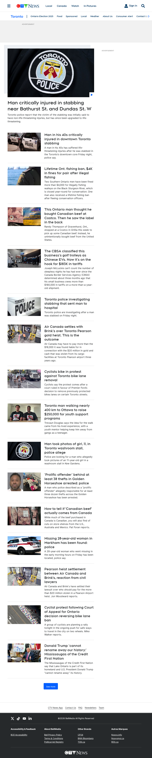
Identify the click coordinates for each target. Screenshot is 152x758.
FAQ (80, 707)
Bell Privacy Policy (53, 735)
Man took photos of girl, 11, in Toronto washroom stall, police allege (67, 448)
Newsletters (90, 707)
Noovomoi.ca (117, 738)
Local (49, 6)
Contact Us (142, 16)
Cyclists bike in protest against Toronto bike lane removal (65, 376)
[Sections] (9, 6)
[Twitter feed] (12, 718)
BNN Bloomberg (86, 738)
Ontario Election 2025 (42, 16)
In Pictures (90, 6)
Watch (75, 6)
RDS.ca (114, 742)
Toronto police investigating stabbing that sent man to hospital (67, 303)
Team (101, 707)
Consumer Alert (124, 16)
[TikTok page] (18, 718)
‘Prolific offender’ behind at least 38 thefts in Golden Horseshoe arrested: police (66, 479)
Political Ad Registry (54, 742)
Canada (62, 6)
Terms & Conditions (53, 738)
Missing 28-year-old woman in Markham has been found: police (68, 542)
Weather (94, 16)
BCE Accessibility (19, 735)
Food (59, 16)
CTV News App (55, 707)
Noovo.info (116, 735)
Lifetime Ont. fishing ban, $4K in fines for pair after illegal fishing (68, 173)
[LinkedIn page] (30, 718)
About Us (108, 16)
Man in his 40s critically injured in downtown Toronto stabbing (67, 139)
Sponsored (71, 16)
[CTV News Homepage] (28, 6)
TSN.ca (81, 742)
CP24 (80, 735)
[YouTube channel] (24, 718)
